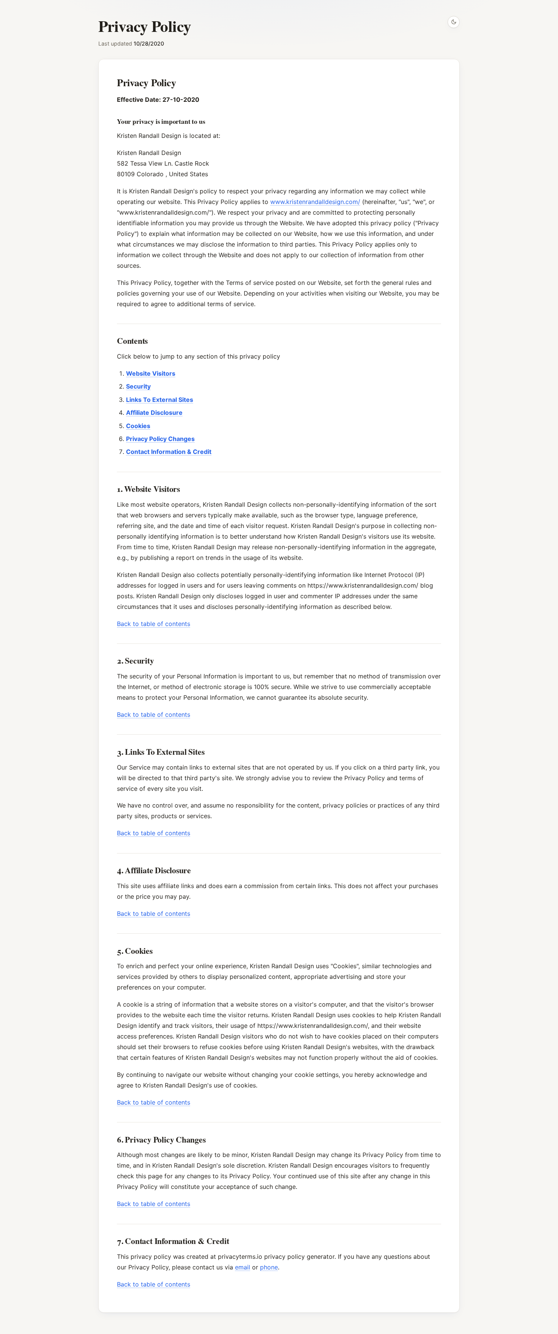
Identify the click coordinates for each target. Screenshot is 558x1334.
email (242, 1267)
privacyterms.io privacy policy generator (276, 1256)
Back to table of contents (153, 623)
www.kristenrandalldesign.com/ (315, 201)
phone (269, 1267)
